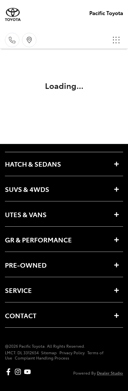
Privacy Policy (72, 352)
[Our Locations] (29, 40)
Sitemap (49, 352)
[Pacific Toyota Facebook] (9, 371)
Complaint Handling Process (42, 357)
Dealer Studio (110, 373)
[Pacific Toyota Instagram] (19, 371)
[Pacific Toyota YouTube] (28, 371)
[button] (116, 40)
